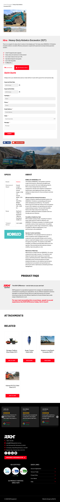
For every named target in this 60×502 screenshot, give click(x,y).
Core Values (34, 478)
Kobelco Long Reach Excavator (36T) (47, 351)
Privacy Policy (34, 475)
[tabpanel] (7, 471)
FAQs (32, 481)
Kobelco (18, 181)
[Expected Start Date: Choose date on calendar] (19, 85)
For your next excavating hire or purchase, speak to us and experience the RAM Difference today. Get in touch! (32, 301)
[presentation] (13, 476)
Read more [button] (6, 420)
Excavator (9, 4)
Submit (9, 133)
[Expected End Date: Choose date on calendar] (19, 92)
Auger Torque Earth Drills (29, 351)
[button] (5, 18)
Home (5, 4)
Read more (29, 360)
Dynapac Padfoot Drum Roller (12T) (11, 351)
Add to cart (11, 360)
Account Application (36, 468)
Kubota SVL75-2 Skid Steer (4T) (12, 386)
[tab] (8, 67)
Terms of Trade (34, 472)
